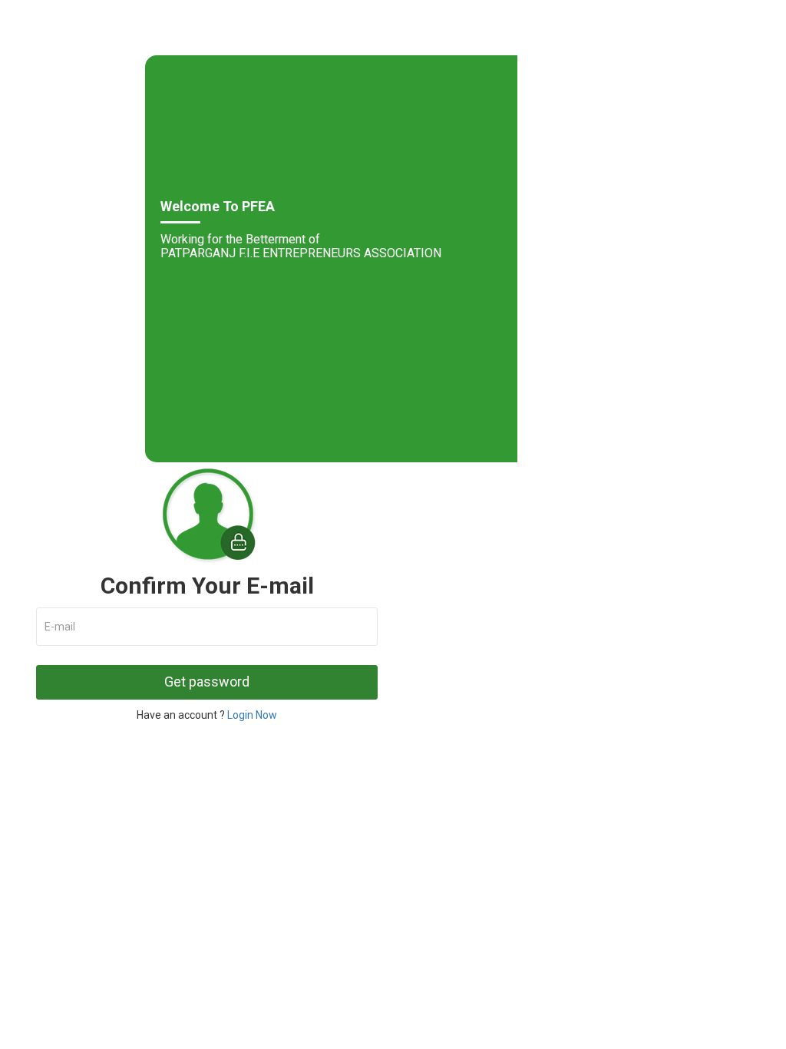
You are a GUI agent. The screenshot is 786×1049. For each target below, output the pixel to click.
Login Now (252, 715)
